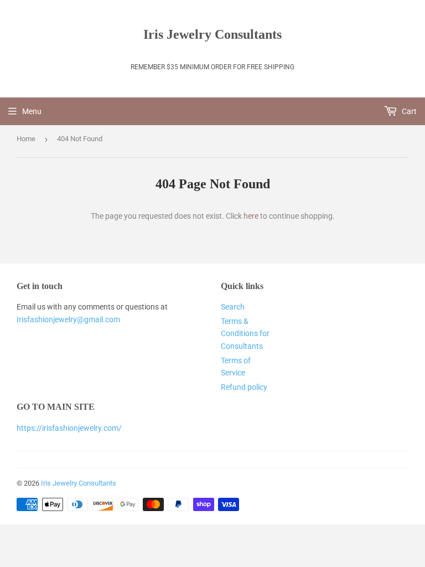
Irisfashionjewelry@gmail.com (68, 319)
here (250, 216)
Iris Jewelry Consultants (212, 34)
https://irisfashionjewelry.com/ (69, 428)
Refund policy (244, 387)
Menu (32, 111)
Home (26, 139)
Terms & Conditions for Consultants (245, 333)
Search (233, 306)
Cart (408, 111)
